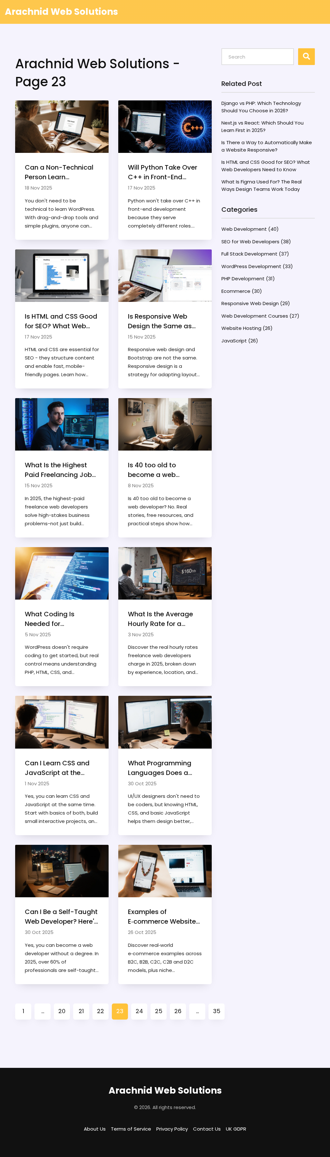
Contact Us (207, 1128)
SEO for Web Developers (256, 241)
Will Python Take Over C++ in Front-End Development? (162, 172)
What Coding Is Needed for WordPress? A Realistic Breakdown (61, 619)
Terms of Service (131, 1128)
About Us (95, 1128)
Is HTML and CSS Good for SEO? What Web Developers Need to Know (61, 321)
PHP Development (248, 278)
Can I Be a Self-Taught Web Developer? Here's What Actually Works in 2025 (61, 916)
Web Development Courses (260, 316)
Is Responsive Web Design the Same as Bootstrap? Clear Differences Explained (162, 321)
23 (119, 1011)
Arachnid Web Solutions (61, 11)
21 (81, 1011)
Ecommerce (241, 291)
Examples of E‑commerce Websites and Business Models (163, 916)
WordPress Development (257, 266)
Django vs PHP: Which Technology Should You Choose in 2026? (261, 107)
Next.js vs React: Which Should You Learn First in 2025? (262, 126)
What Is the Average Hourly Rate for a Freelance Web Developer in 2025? (160, 619)
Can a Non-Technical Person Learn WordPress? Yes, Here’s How (62, 172)
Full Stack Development (255, 253)
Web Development (250, 229)
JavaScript (239, 340)
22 (100, 1011)
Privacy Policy (172, 1128)
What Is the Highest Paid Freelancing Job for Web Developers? (58, 470)
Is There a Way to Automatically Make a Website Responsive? (266, 146)
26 (177, 1011)
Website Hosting (247, 328)
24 (139, 1011)
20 (61, 1011)
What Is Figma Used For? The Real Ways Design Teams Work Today (261, 185)
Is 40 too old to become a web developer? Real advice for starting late (165, 470)
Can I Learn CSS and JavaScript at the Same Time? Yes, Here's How (57, 768)
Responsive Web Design (255, 303)
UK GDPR (236, 1128)
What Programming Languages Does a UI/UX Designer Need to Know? (165, 768)
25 (158, 1011)
